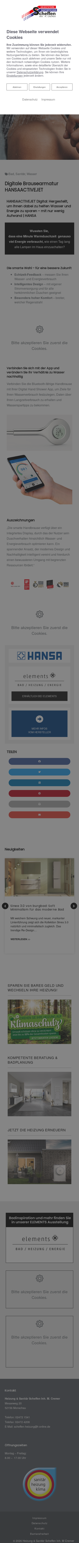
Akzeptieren (61, 86)
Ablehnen (16, 86)
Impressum (48, 99)
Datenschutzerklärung (30, 72)
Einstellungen (39, 86)
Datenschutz (30, 99)
